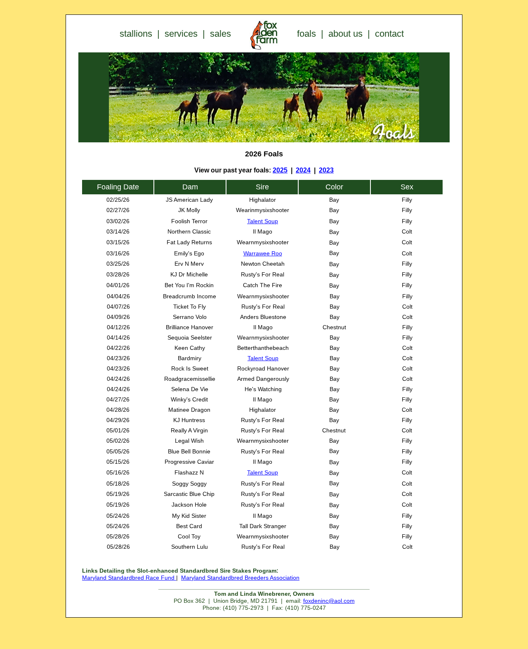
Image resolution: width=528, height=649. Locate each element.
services (181, 33)
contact (389, 33)
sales (220, 33)
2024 (303, 170)
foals (306, 33)
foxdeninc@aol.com (329, 600)
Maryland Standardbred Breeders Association (240, 577)
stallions (136, 33)
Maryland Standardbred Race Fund (129, 577)
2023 (326, 170)
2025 (280, 170)
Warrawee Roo (262, 253)
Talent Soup (262, 221)
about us (345, 33)
